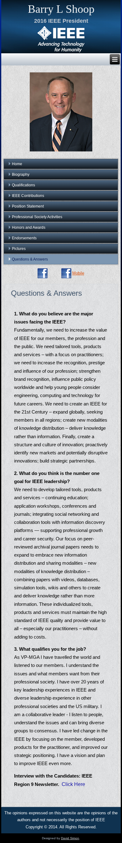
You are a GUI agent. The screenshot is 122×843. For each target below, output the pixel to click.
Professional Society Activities (37, 217)
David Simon (70, 838)
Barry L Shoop (61, 9)
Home (17, 164)
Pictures (19, 249)
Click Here (73, 784)
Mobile (78, 273)
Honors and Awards (28, 227)
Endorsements (24, 238)
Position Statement (28, 206)
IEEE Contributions (28, 196)
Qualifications (23, 185)
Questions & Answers (30, 259)
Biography (20, 174)
